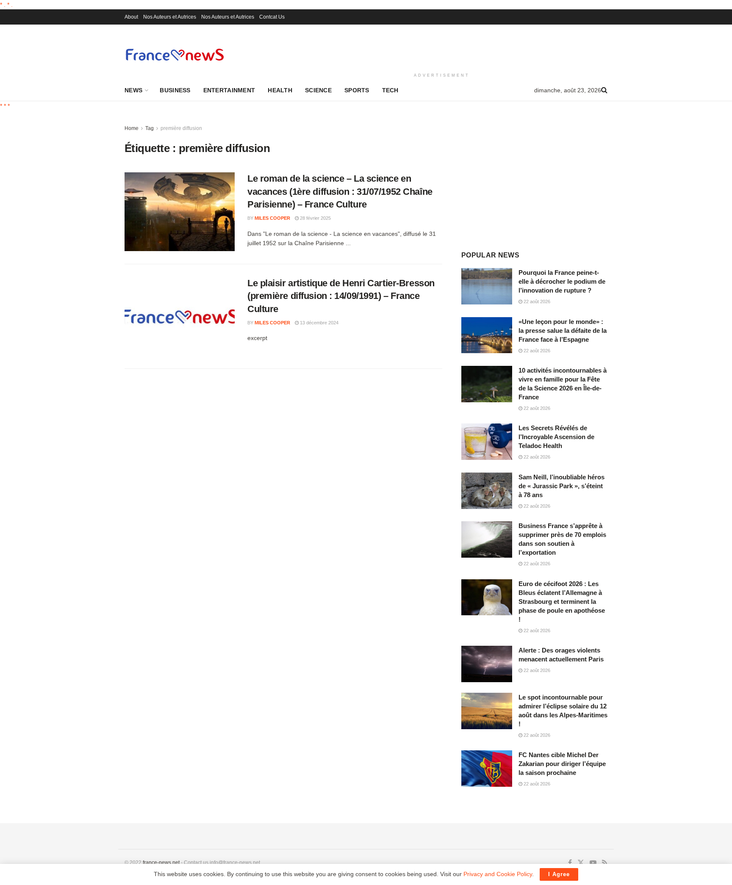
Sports (356, 90)
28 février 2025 (315, 218)
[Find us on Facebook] (570, 863)
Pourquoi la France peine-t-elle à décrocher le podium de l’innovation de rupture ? (561, 281)
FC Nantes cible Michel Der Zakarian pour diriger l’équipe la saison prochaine (562, 763)
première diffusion (181, 128)
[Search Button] (604, 90)
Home (132, 128)
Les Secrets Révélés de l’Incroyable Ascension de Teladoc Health (556, 436)
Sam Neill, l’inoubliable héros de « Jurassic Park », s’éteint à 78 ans (561, 485)
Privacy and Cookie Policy (497, 874)
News (133, 90)
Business (175, 90)
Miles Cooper (272, 218)
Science (318, 90)
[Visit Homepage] (175, 54)
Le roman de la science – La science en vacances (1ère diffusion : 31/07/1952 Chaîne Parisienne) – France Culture (340, 191)
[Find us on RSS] (604, 863)
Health (280, 90)
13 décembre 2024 (318, 322)
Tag (149, 128)
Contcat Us (272, 17)
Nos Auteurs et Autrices (169, 17)
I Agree (559, 874)
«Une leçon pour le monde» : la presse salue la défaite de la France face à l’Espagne (562, 330)
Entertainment (229, 90)
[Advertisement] (441, 47)
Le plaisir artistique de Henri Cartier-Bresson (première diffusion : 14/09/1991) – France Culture (341, 296)
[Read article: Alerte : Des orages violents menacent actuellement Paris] (486, 664)
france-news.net (161, 863)
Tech (390, 90)
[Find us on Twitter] (580, 863)
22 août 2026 (536, 301)
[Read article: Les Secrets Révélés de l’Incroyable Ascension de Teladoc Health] (486, 441)
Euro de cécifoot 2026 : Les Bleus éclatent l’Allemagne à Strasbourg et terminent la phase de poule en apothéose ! (561, 601)
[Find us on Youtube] (593, 863)
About (131, 17)
